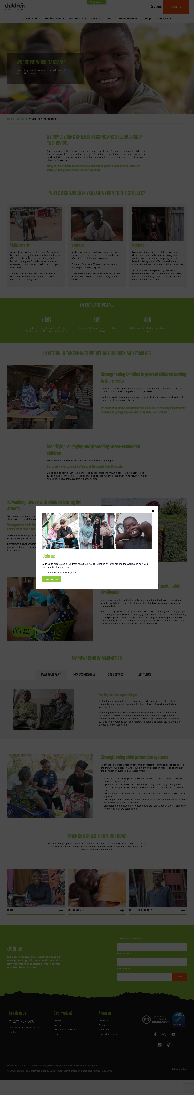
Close (153, 511)
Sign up (48, 579)
